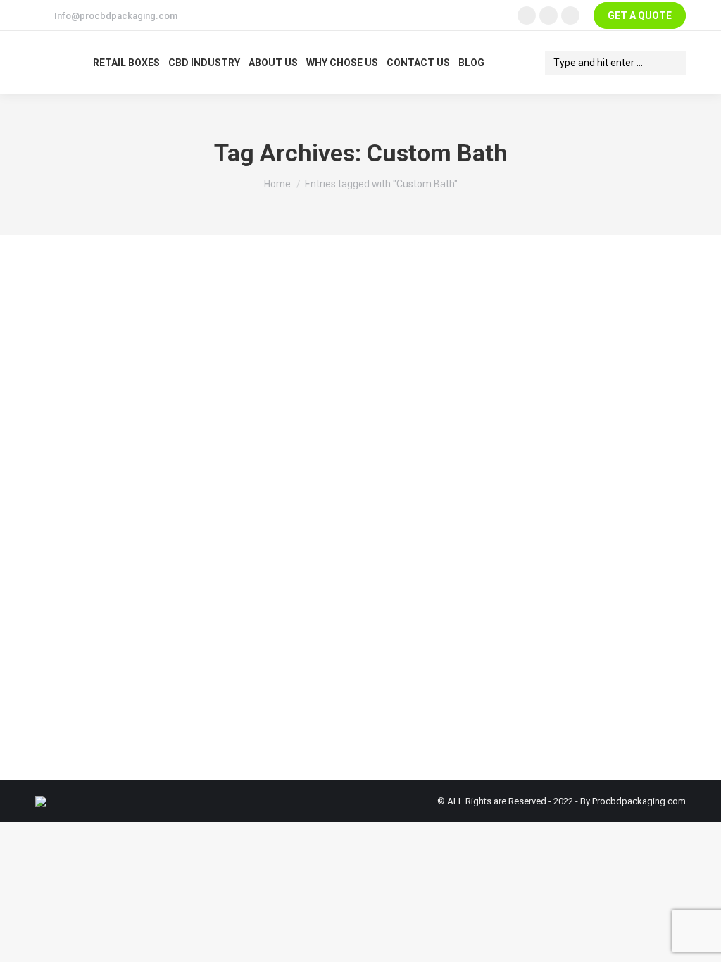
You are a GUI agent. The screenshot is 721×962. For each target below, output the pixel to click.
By (153, 641)
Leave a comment (334, 641)
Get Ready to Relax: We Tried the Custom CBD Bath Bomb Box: (253, 614)
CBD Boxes (75, 641)
